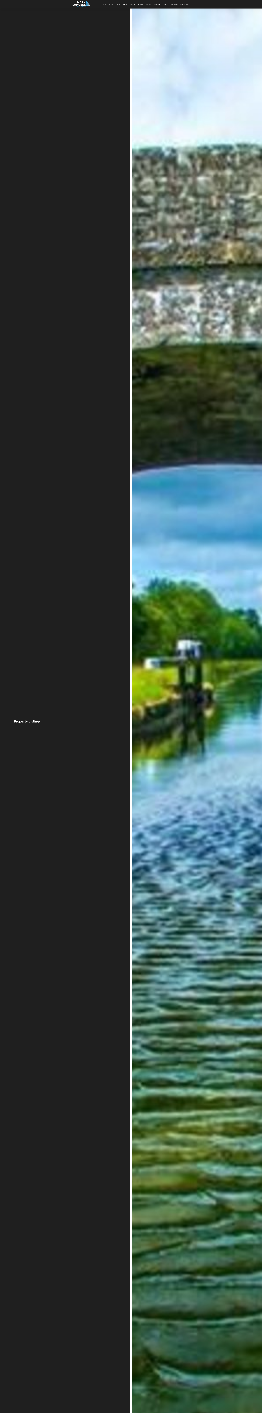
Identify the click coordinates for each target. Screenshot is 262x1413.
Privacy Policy (185, 4)
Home (104, 4)
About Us (165, 4)
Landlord (140, 4)
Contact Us (174, 4)
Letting (118, 4)
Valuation (157, 4)
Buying (111, 4)
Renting (132, 4)
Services (148, 4)
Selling (125, 4)
